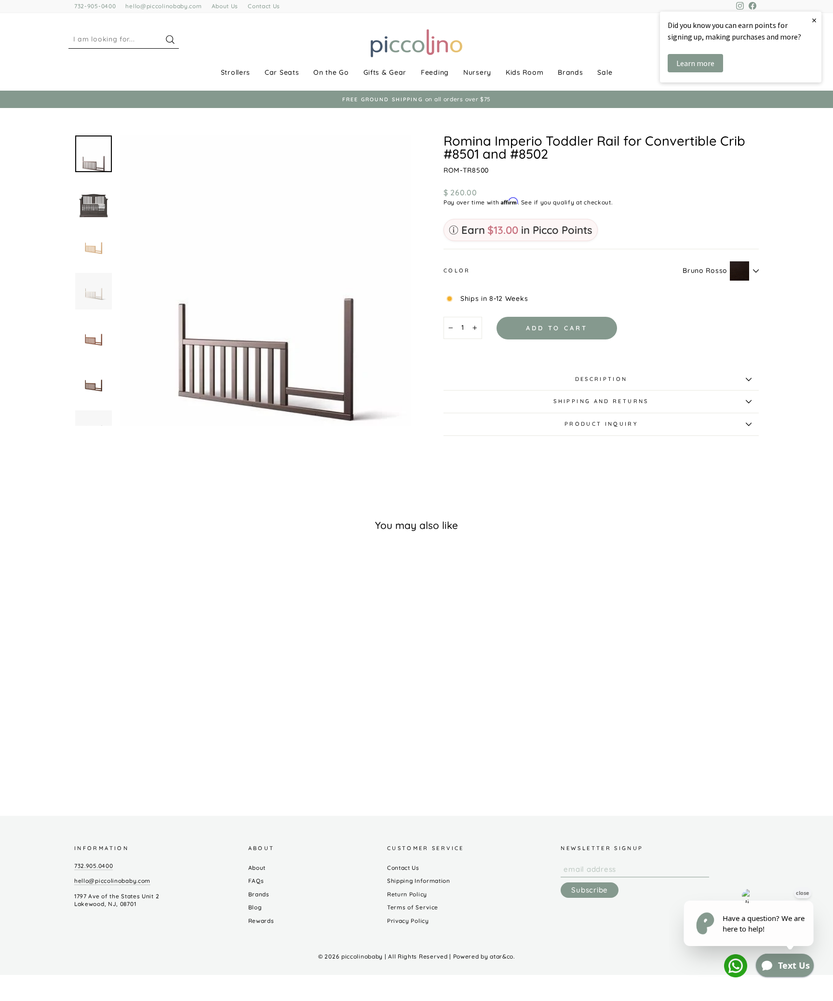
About (257, 867)
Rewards (261, 920)
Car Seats (282, 72)
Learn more (695, 63)
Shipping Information (418, 880)
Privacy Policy (408, 920)
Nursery (477, 72)
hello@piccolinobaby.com (163, 6)
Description (601, 379)
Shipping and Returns (600, 401)
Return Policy (407, 894)
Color (456, 270)
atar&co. (502, 956)
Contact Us (264, 6)
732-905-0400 (95, 6)
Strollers (235, 72)
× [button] (814, 20)
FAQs (256, 880)
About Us (225, 6)
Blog (255, 907)
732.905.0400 (93, 865)
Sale (604, 72)
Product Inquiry (601, 423)
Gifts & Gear (384, 72)
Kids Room (524, 72)
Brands (570, 72)
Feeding (435, 72)
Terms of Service (412, 907)
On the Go (331, 72)
